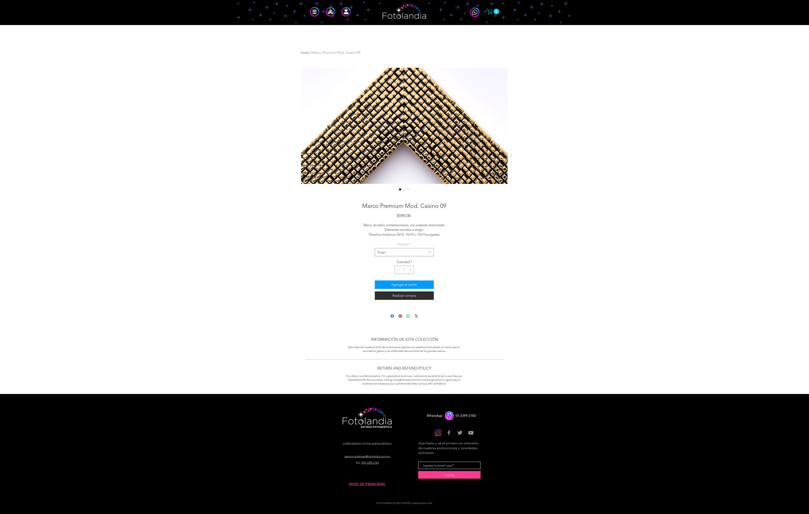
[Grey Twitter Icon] (460, 433)
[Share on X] (416, 316)
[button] (314, 11)
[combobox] (404, 252)
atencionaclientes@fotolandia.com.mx (367, 456)
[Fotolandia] (449, 433)
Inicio (305, 53)
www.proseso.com (422, 503)
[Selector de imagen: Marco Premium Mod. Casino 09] (400, 189)
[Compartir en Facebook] (392, 316)
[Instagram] (438, 433)
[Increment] (411, 270)
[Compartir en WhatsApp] (408, 316)
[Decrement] (398, 270)
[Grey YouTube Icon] (471, 433)
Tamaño (404, 244)
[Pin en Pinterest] (400, 316)
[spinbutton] (404, 270)
